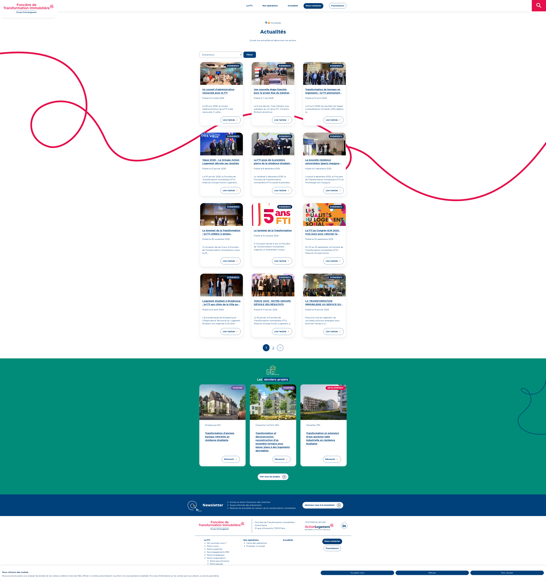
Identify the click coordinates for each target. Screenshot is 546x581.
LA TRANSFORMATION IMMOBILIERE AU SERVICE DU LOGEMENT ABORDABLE (323, 304)
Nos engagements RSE (218, 552)
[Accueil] (266, 22)
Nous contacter (313, 5)
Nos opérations (270, 5)
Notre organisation (216, 558)
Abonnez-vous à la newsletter (320, 505)
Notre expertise (214, 549)
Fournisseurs (337, 5)
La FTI (249, 5)
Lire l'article (229, 120)
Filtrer (250, 54)
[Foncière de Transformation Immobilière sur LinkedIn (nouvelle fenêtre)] (344, 526)
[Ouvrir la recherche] (539, 5)
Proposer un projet (255, 546)
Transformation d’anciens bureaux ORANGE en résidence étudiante (219, 437)
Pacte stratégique (215, 555)
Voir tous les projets (270, 476)
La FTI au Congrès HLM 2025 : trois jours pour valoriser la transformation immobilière (322, 234)
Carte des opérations (256, 543)
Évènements (233, 66)
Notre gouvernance (219, 561)
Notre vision (213, 546)
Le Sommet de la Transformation (273, 230)
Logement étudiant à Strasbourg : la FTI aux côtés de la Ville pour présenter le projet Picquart (221, 304)
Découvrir (229, 459)
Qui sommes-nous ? (217, 543)
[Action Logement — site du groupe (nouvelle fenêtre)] (319, 529)
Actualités (293, 5)
